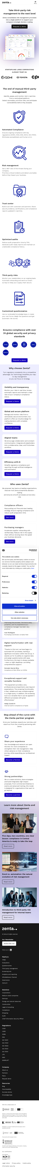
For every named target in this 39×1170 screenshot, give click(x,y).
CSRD (4, 1031)
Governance (6, 980)
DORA (4, 1034)
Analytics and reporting (9, 974)
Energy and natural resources (11, 1001)
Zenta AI (4, 983)
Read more (8, 846)
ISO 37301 (5, 1051)
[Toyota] (22, 77)
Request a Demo (12, 401)
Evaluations (5, 962)
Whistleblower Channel (9, 977)
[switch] (34, 581)
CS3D (4, 1028)
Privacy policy (16, 1163)
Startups (5, 998)
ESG (3, 1037)
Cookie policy (27, 1163)
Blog (3, 1086)
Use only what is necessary (19, 618)
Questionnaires (7, 965)
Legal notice (6, 1163)
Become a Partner (13, 760)
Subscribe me (9, 943)
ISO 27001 (5, 1043)
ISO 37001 (5, 1048)
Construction (6, 1004)
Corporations (6, 992)
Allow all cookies (19, 606)
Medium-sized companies (10, 995)
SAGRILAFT (5, 1060)
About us (5, 1070)
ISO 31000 (5, 1046)
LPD (3, 1054)
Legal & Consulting (8, 1007)
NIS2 (3, 1057)
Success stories (7, 1092)
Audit (4, 1016)
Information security (8, 1166)
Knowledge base (7, 1095)
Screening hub (6, 971)
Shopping (5, 1013)
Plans (4, 1076)
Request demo (6, 1078)
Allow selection (19, 612)
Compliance (6, 1010)
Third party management (10, 968)
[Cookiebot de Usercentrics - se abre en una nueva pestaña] (29, 550)
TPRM (4, 960)
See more (10, 517)
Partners (5, 1073)
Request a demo (19, 26)
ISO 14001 (5, 1040)
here (32, 568)
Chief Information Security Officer (13, 1018)
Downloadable (6, 1089)
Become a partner (13, 795)
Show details (29, 600)
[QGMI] (6, 77)
